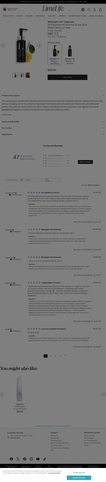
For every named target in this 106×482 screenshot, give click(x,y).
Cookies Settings (79, 472)
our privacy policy (54, 473)
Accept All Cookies (79, 477)
